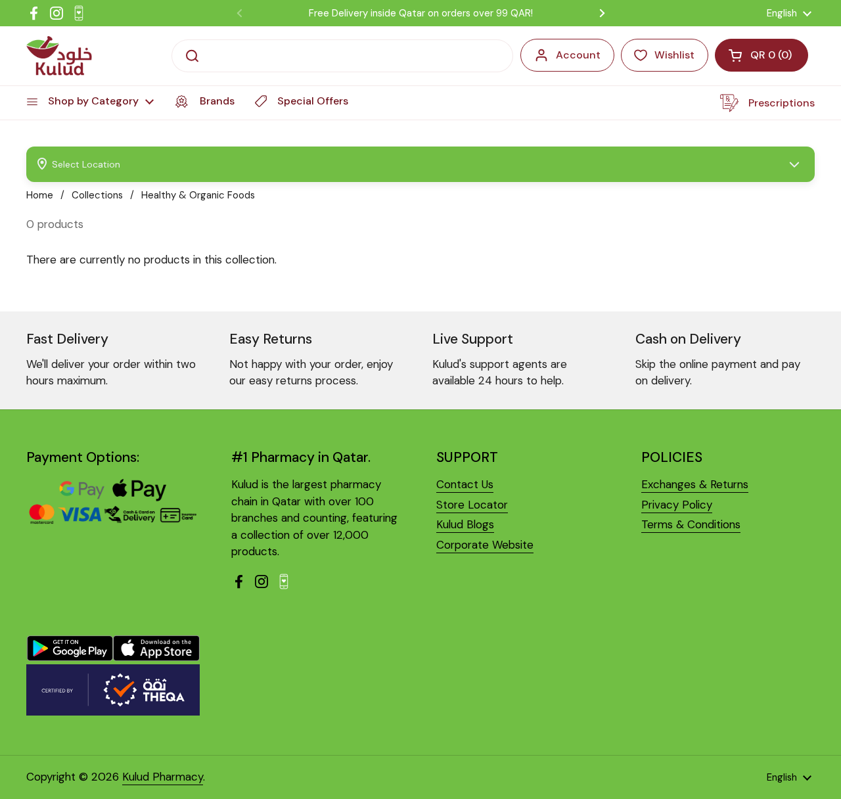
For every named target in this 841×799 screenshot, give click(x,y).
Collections (97, 195)
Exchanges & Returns (694, 484)
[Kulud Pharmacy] (59, 56)
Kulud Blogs (465, 524)
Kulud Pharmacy (162, 776)
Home (39, 195)
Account (578, 55)
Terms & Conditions (690, 524)
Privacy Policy (676, 504)
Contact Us (464, 484)
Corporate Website (485, 544)
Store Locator (472, 504)
